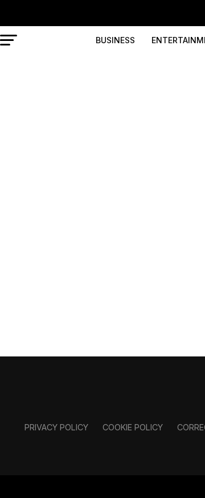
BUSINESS (115, 40)
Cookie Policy (132, 427)
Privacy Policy (56, 427)
